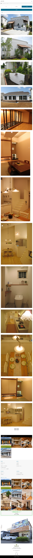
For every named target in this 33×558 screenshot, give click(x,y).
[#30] (27, 442)
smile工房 (18, 556)
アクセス (16, 552)
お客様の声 (2, 474)
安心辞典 (17, 464)
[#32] (6, 442)
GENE (27, 6)
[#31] (16, 442)
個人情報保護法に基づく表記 (19, 474)
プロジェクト (4, 3)
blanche (16, 6)
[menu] (32, 1)
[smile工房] (15, 1)
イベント (2, 464)
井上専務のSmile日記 (3, 467)
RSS (17, 554)
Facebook (15, 554)
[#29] (6, 453)
